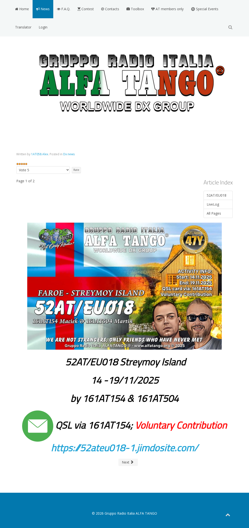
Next (126, 462)
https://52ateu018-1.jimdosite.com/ (124, 447)
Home (23, 9)
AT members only (169, 9)
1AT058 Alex (39, 154)
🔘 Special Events (204, 9)
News (45, 9)
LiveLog (213, 204)
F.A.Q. (65, 9)
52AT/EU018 (216, 195)
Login (43, 27)
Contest (87, 9)
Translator (23, 27)
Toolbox (137, 9)
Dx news (69, 154)
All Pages (214, 213)
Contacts (111, 9)
